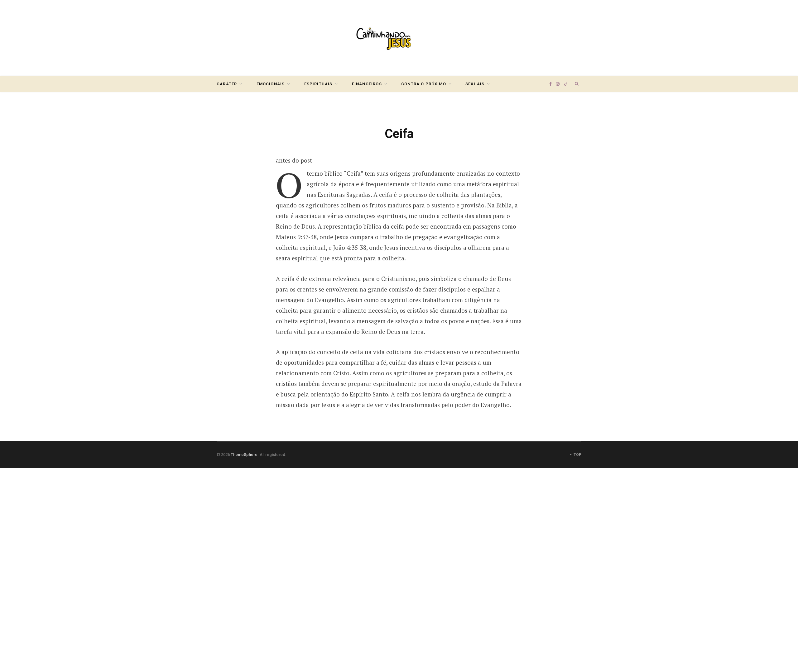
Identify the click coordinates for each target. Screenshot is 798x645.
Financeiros (367, 84)
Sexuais (474, 84)
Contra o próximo (423, 84)
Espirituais (318, 84)
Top (577, 455)
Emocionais (271, 84)
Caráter (227, 84)
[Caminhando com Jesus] (399, 38)
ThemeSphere (244, 454)
